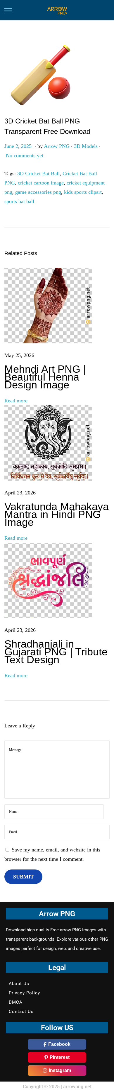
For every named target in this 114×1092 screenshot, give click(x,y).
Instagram (60, 1070)
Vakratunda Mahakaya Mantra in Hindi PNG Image (56, 514)
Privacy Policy (24, 993)
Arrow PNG (57, 146)
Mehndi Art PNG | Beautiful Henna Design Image (45, 377)
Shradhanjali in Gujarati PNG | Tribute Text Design (56, 652)
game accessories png (38, 192)
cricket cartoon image (41, 183)
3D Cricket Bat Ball (38, 173)
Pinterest (60, 1057)
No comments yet (24, 155)
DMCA (16, 1002)
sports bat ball (19, 201)
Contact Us (21, 1011)
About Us (19, 983)
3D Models (86, 146)
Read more (15, 401)
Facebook (59, 1044)
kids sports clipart (83, 192)
